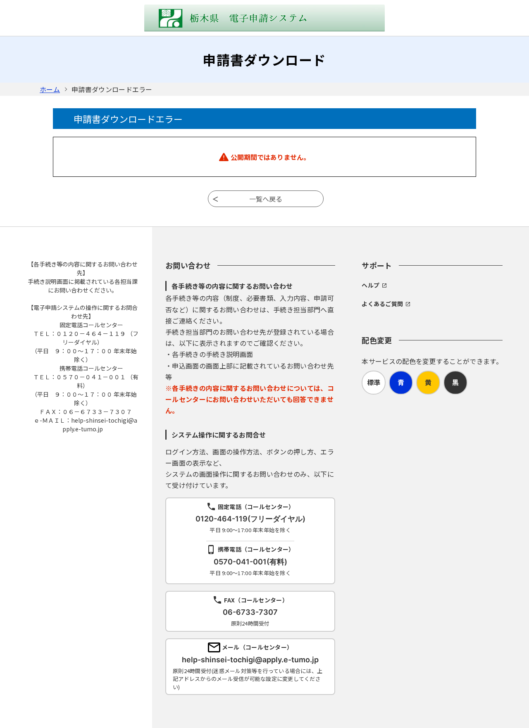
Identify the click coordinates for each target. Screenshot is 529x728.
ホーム (50, 89)
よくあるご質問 (382, 304)
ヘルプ (370, 285)
